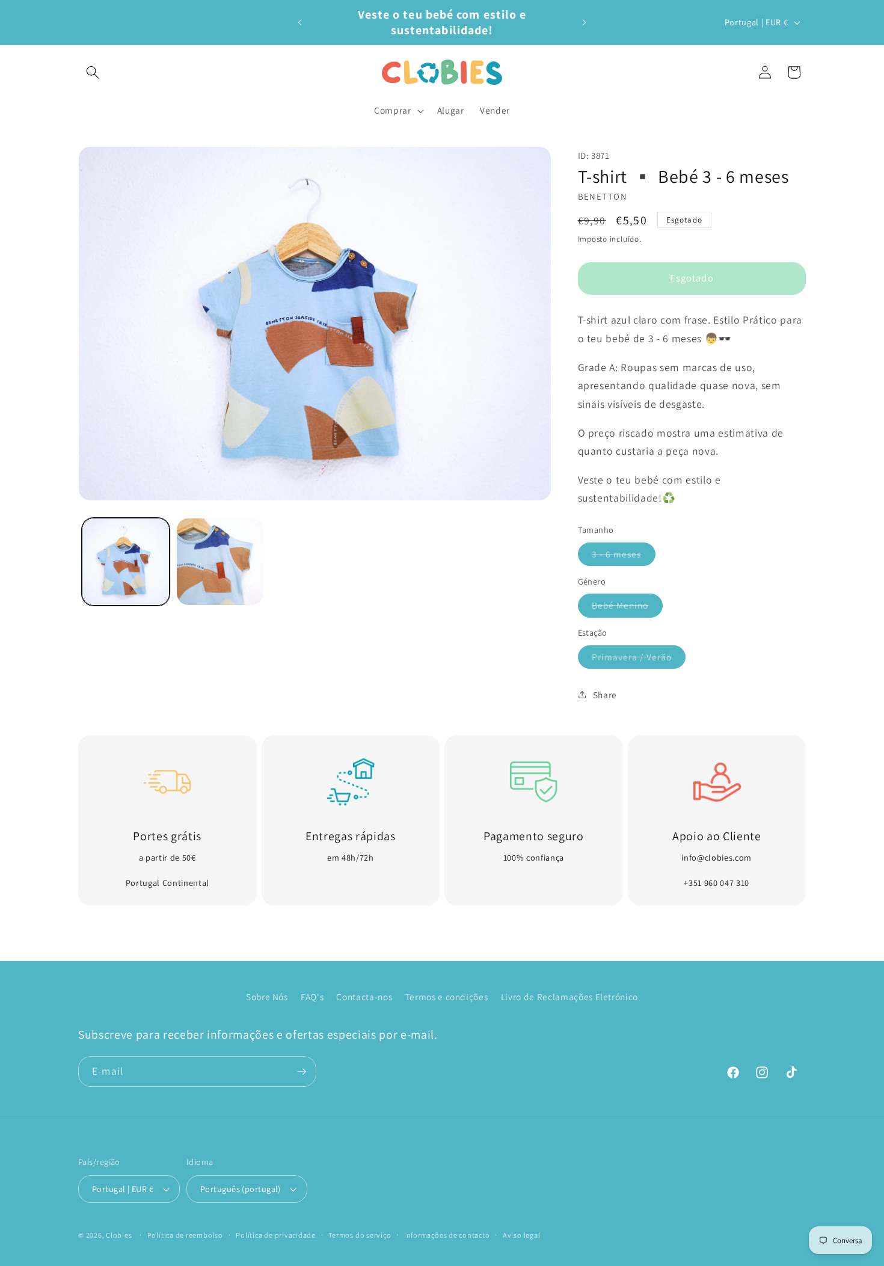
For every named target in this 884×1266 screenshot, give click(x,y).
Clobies (119, 1235)
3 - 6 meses (623, 556)
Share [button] (605, 694)
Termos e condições (446, 996)
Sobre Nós (267, 996)
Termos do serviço (359, 1235)
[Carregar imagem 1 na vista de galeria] (126, 562)
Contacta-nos (364, 996)
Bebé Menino (627, 607)
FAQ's (312, 996)
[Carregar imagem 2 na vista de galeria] (220, 562)
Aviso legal (521, 1235)
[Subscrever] (301, 1071)
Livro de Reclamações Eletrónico (569, 996)
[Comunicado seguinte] (584, 22)
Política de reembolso (185, 1235)
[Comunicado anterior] (300, 22)
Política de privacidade (276, 1235)
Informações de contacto (447, 1235)
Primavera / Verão (639, 659)
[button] (92, 72)
